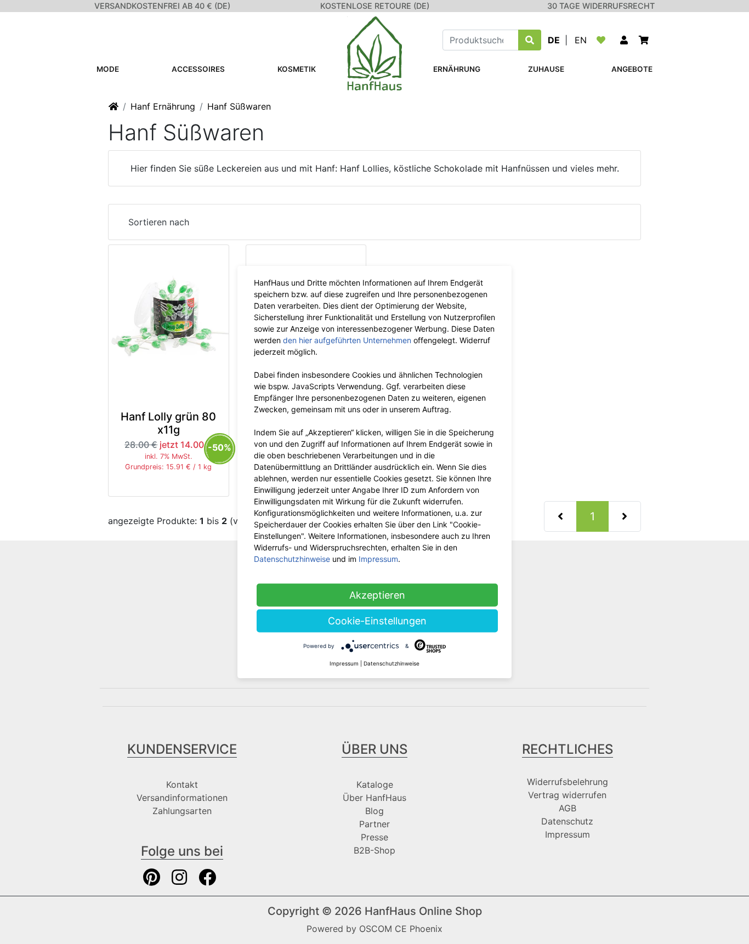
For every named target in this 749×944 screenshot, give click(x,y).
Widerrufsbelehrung (567, 781)
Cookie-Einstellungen (377, 621)
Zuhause (546, 69)
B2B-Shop (374, 850)
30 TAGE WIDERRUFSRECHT (601, 5)
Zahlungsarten (182, 810)
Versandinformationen (182, 797)
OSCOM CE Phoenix (400, 928)
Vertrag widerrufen (567, 794)
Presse (374, 837)
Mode (108, 69)
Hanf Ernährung (162, 106)
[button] (624, 40)
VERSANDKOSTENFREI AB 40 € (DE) (162, 5)
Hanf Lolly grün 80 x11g (168, 423)
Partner (374, 823)
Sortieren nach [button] (158, 222)
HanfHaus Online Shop (423, 911)
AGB (567, 808)
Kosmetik (296, 69)
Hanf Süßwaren (239, 106)
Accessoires (198, 69)
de (554, 40)
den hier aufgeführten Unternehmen (347, 340)
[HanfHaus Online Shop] (374, 52)
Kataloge (374, 784)
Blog (374, 810)
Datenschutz (567, 821)
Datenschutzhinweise (292, 559)
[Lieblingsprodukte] (603, 40)
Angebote (631, 69)
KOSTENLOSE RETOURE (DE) (374, 5)
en (580, 40)
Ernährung (456, 69)
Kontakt (182, 784)
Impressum (567, 834)
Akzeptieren (377, 595)
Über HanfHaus (374, 797)
